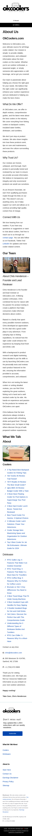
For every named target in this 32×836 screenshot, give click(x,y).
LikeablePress (13, 830)
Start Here (7, 770)
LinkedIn (6, 244)
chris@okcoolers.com (13, 653)
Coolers (6, 750)
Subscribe (12, 733)
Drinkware (7, 754)
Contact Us (7, 774)
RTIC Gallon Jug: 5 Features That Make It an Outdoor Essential (17, 563)
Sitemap (6, 785)
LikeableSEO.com (19, 832)
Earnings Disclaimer (10, 778)
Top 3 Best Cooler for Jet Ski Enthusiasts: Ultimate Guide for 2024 (17, 545)
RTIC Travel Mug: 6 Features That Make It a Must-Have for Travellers (17, 572)
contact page (8, 238)
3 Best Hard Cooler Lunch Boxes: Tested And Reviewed (17, 509)
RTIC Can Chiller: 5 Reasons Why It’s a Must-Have (17, 638)
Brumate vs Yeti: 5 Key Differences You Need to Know (16, 590)
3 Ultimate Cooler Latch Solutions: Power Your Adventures (16, 524)
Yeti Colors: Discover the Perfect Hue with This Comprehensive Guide (16, 617)
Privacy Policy (8, 782)
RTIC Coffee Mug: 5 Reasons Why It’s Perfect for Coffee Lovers (17, 581)
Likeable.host (25, 830)
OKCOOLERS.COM (13, 828)
